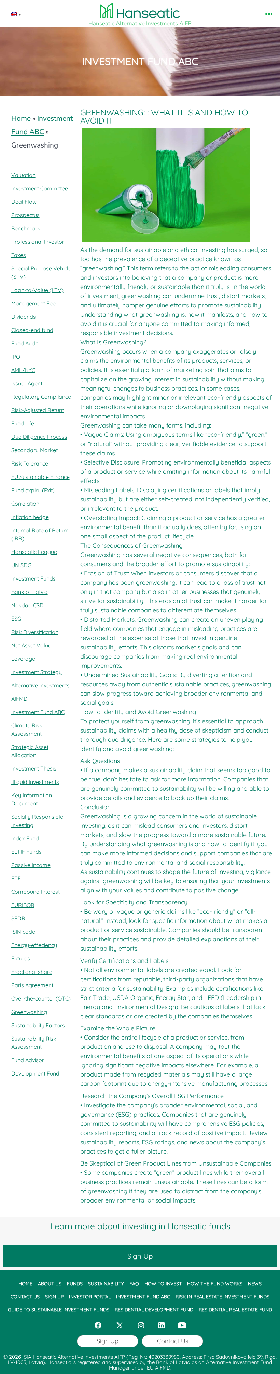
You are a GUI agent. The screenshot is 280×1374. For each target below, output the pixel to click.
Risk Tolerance (29, 463)
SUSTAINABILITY (106, 1284)
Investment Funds (33, 578)
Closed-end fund (32, 330)
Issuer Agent (26, 383)
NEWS (255, 1284)
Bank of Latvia (29, 591)
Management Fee (33, 303)
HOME (25, 1284)
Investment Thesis (33, 768)
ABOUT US (49, 1284)
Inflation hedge (30, 516)
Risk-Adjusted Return (37, 410)
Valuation (23, 174)
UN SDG (21, 565)
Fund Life (22, 423)
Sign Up (140, 1255)
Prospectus (25, 215)
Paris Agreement (32, 985)
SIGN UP (54, 1296)
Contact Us (172, 1341)
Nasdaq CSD (27, 605)
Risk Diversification (34, 631)
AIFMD (19, 698)
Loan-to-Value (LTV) (37, 290)
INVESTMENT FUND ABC (143, 1296)
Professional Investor (37, 241)
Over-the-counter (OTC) (41, 998)
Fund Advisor (27, 1060)
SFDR (18, 918)
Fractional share (31, 971)
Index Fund (25, 838)
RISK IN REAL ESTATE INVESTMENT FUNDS (222, 1296)
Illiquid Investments (35, 781)
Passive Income (31, 865)
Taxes (18, 255)
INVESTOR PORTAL (90, 1296)
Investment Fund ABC (38, 712)
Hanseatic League (34, 551)
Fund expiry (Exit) (33, 490)
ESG (16, 618)
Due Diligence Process (39, 436)
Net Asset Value (31, 645)
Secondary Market (34, 450)
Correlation (25, 503)
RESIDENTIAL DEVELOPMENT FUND (154, 1309)
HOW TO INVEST (163, 1284)
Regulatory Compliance (41, 396)
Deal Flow (24, 201)
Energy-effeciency (34, 945)
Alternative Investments (40, 685)
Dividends (23, 316)
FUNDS (75, 1284)
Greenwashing (29, 1011)
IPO (15, 356)
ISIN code (23, 931)
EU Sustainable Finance (40, 476)
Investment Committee (39, 188)
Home (21, 118)
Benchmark (25, 228)
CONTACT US (25, 1296)
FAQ (134, 1284)
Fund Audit (24, 343)
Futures (20, 958)
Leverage (23, 658)
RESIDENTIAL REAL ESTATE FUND (235, 1309)
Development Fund (35, 1073)
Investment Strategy (36, 672)
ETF (16, 878)
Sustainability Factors (38, 1025)
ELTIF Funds (26, 851)
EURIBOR (22, 905)
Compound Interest (35, 891)
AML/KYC (23, 370)
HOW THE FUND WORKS (214, 1284)
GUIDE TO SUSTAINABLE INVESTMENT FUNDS (58, 1309)
